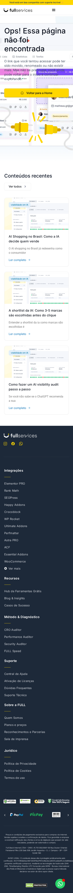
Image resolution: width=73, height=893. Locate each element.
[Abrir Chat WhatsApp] (60, 884)
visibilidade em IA (19, 204)
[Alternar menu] (53, 10)
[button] (5, 815)
